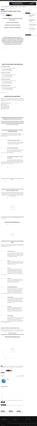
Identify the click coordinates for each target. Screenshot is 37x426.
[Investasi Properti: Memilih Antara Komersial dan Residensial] (27, 16)
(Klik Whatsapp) (12, 207)
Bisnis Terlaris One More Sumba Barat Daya (19, 60)
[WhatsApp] (34, 0)
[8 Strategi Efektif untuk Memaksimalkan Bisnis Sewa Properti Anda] (27, 20)
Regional (4, 8)
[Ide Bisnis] (1, 13)
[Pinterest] (10, 15)
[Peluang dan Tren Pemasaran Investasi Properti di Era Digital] (27, 25)
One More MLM (7, 92)
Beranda (2, 8)
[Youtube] (35, 0)
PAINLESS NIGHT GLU (11, 251)
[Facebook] (33, 0)
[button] (35, 7)
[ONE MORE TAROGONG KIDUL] (4, 408)
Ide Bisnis (3, 13)
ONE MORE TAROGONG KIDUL (4, 412)
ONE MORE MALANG (11, 412)
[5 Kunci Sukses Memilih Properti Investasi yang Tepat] (27, 29)
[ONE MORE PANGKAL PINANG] (20, 408)
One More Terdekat (7, 8)
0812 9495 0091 (12, 234)
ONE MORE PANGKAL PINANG (20, 412)
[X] (8, 15)
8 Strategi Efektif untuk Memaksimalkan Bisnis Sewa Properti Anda (32, 20)
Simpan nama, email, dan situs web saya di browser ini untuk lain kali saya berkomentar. (12, 400)
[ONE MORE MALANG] (12, 408)
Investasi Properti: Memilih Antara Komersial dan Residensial (32, 16)
